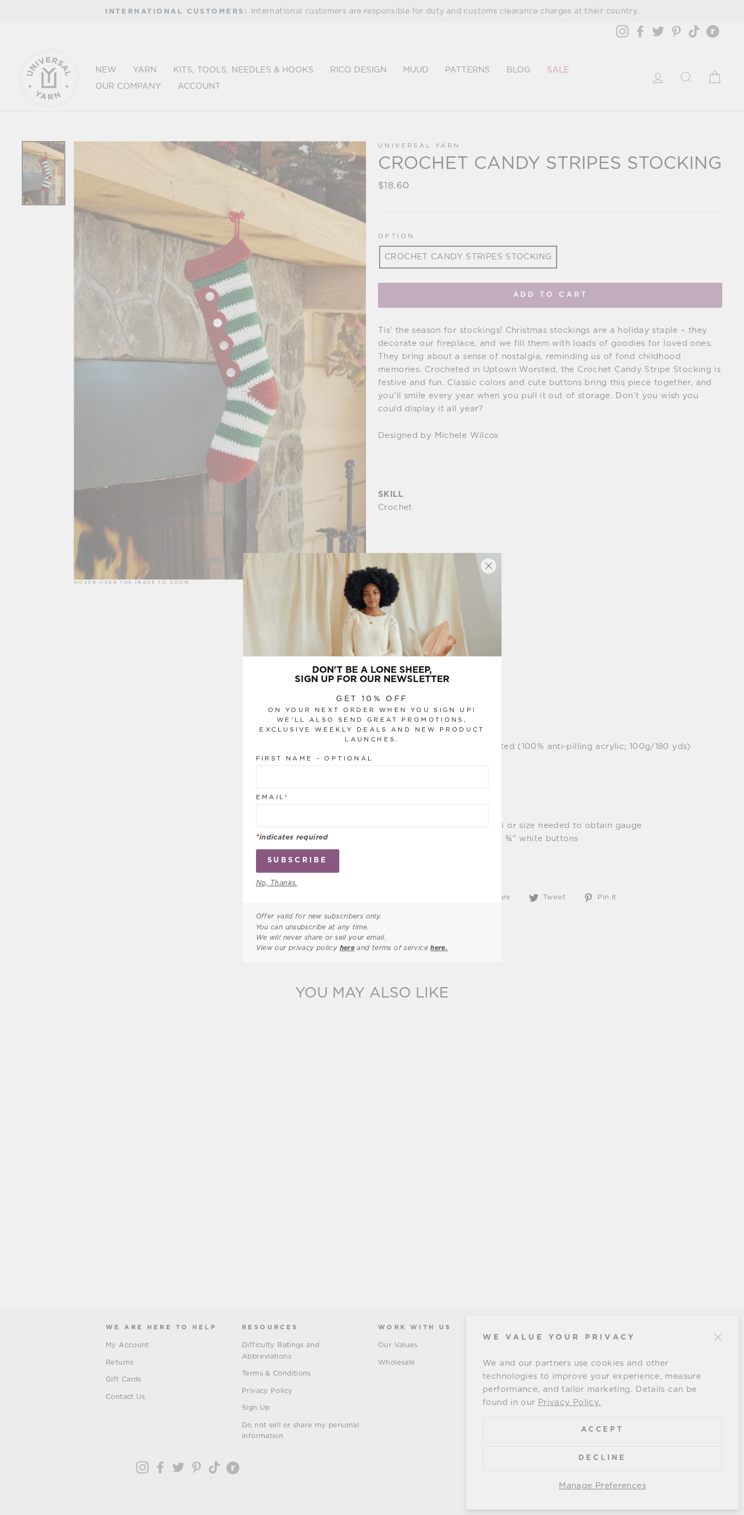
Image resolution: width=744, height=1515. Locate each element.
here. (439, 948)
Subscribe (297, 860)
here (347, 948)
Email (272, 797)
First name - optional (315, 759)
